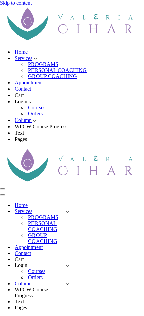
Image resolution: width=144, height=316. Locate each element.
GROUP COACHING (52, 76)
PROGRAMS (43, 64)
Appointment (29, 82)
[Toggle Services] (67, 211)
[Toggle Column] (67, 284)
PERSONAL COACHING (57, 70)
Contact (23, 89)
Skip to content (16, 3)
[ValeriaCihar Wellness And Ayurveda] (72, 40)
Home (21, 52)
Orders (35, 113)
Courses (36, 107)
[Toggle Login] (67, 265)
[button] (35, 58)
